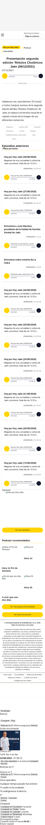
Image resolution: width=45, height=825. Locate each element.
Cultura (21, 131)
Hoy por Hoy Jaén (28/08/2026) (20, 157)
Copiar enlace (7, 817)
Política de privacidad (34, 675)
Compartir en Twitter (10, 809)
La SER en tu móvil (30, 678)
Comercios (9, 131)
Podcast (27, 48)
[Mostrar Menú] (2, 34)
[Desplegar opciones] (40, 76)
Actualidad (8, 51)
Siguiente (6, 490)
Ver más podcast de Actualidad (22, 607)
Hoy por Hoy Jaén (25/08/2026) (20, 324)
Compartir (33, 761)
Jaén (34, 135)
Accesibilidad (19, 675)
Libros (14, 139)
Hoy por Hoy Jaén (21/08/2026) (20, 393)
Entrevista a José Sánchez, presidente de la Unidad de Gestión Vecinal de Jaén (22, 229)
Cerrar (3, 777)
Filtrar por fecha (10, 149)
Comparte (5, 721)
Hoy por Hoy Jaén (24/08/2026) (20, 359)
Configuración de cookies (22, 680)
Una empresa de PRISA (23, 688)
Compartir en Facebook (11, 807)
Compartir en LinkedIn (10, 812)
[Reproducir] (5, 76)
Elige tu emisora (32, 36)
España (33, 131)
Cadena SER (11, 35)
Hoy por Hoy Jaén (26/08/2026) (20, 290)
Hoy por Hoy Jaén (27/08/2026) (20, 191)
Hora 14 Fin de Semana (10, 569)
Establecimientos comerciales (16, 135)
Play (13, 721)
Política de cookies (14, 678)
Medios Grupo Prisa (23, 694)
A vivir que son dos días (10, 598)
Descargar (4, 819)
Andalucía (9, 127)
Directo (34, 725)
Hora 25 (28, 587)
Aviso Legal (8, 675)
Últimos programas (22, 725)
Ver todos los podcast (22, 615)
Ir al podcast (23, 761)
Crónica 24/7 (5, 751)
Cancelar (13, 798)
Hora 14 (28, 558)
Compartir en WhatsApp (11, 814)
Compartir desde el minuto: (14, 821)
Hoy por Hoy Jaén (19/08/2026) (20, 463)
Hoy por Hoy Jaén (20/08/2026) (20, 428)
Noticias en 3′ (7, 725)
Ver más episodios (22, 530)
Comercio (37, 127)
